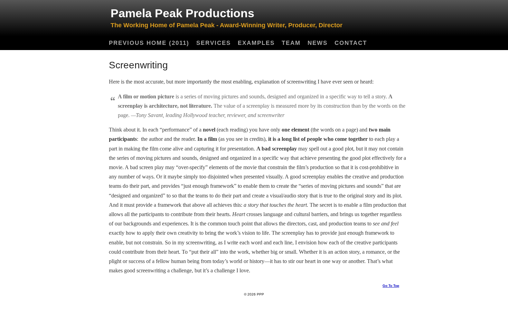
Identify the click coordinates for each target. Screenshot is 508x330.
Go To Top (391, 286)
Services (213, 43)
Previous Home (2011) (149, 43)
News (318, 43)
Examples (256, 43)
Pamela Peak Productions (182, 13)
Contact (351, 43)
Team (291, 43)
